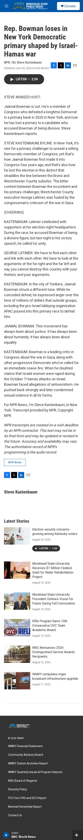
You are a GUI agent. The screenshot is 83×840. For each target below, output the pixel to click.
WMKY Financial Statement (25, 746)
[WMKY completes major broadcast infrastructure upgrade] (17, 680)
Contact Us (15, 815)
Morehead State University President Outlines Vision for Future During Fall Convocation (53, 599)
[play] (6, 835)
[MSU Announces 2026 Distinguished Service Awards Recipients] (17, 654)
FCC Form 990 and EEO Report (27, 798)
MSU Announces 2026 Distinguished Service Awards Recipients (53, 652)
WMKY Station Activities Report (28, 763)
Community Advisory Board (25, 754)
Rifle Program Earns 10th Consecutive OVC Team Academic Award (49, 625)
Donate (70, 6)
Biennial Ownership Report (25, 806)
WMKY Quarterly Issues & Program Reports (35, 772)
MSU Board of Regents (22, 780)
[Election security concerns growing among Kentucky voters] (17, 536)
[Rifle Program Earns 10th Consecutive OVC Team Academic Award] (17, 627)
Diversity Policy (17, 789)
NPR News (15, 462)
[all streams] (77, 835)
